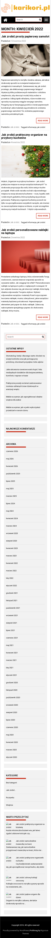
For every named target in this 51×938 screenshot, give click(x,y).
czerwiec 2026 (12, 451)
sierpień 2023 (11, 541)
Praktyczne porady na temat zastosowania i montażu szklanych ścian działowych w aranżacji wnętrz (24, 386)
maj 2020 (9, 735)
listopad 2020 (11, 690)
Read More (43, 121)
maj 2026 (9, 459)
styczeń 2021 (11, 675)
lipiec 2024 (10, 503)
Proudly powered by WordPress (16, 930)
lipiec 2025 (10, 481)
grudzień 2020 (12, 683)
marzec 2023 (11, 556)
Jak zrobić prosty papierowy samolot (25, 36)
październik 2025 (13, 474)
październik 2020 (13, 697)
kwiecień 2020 (12, 742)
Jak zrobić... (15, 127)
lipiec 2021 (10, 630)
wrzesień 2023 (12, 533)
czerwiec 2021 (12, 638)
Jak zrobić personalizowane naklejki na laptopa (24, 231)
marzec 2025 (11, 496)
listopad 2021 (11, 600)
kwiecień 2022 (12, 563)
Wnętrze (9, 805)
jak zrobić (41, 127)
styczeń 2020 (11, 757)
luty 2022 (9, 578)
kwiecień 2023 (12, 548)
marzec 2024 (11, 526)
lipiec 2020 (10, 720)
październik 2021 (13, 608)
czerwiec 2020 (12, 727)
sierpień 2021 (11, 623)
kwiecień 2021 (12, 653)
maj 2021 (9, 645)
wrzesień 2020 (12, 705)
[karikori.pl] (5, 19)
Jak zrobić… (11, 790)
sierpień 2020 (11, 712)
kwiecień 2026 (12, 466)
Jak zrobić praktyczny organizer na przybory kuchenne (24, 136)
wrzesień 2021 (12, 615)
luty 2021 (9, 668)
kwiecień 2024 (12, 518)
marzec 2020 (11, 750)
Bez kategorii (11, 783)
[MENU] (46, 20)
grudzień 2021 (12, 593)
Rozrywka (10, 798)
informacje (32, 127)
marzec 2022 (11, 571)
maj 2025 (9, 489)
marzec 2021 (11, 660)
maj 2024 (9, 511)
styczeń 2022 (11, 586)
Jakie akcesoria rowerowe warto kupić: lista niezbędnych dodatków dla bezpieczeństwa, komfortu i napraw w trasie (24, 372)
